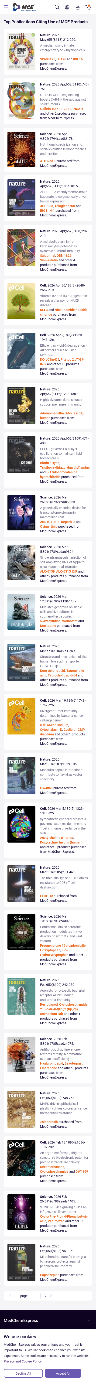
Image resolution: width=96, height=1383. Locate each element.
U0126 (61, 59)
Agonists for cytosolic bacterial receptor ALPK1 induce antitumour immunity (62, 995)
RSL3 (44, 310)
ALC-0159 (47, 571)
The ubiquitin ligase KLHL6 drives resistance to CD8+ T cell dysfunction (64, 882)
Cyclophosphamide (73, 1004)
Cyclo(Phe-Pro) (51, 1216)
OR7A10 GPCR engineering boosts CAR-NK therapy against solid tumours (63, 99)
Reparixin (68, 522)
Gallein (45, 109)
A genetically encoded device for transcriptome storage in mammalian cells (63, 512)
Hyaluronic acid (51, 1063)
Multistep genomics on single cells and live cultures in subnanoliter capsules (61, 611)
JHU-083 (46, 206)
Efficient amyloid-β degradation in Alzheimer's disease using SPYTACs (64, 350)
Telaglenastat (65, 206)
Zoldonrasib (49, 1122)
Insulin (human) (70, 842)
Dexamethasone (52, 1167)
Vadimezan (56, 1221)
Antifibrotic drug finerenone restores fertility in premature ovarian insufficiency (61, 1054)
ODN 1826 (64, 255)
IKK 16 (78, 59)
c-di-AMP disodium (54, 725)
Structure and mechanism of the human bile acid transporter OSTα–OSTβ (63, 661)
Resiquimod (49, 1004)
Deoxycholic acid (52, 671)
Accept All (63, 1373)
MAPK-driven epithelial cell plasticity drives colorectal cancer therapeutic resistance (64, 1108)
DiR (74, 571)
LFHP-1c (46, 896)
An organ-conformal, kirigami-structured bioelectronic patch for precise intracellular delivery (64, 1157)
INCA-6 (78, 109)
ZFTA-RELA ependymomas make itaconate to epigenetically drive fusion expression (63, 196)
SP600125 (47, 59)
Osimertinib (49, 526)
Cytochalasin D (51, 729)
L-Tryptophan (50, 950)
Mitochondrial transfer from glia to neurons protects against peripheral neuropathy (63, 1261)
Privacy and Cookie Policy (23, 1361)
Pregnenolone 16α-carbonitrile (63, 945)
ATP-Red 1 (48, 161)
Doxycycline (49, 842)
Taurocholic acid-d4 (62, 675)
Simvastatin (49, 260)
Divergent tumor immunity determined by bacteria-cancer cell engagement (62, 715)
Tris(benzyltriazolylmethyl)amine (65, 467)
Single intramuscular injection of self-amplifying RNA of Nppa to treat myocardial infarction (63, 562)
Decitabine (48, 626)
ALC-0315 (63, 571)
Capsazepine (49, 1275)
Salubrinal (47, 255)
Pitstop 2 (67, 359)
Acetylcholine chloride (56, 838)
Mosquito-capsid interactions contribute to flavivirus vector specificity (61, 774)
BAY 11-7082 (61, 109)
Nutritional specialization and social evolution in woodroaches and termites (63, 149)
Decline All (23, 1373)
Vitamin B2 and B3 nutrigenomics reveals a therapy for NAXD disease (64, 300)
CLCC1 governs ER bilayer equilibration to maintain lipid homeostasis (61, 453)
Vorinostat (70, 621)
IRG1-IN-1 (47, 210)
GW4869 (46, 788)
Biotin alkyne (49, 463)
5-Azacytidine (50, 621)
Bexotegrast (74, 1063)
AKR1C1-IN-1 (50, 522)
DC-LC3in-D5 (49, 359)
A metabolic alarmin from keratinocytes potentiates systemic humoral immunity (60, 246)
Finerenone (48, 1068)
